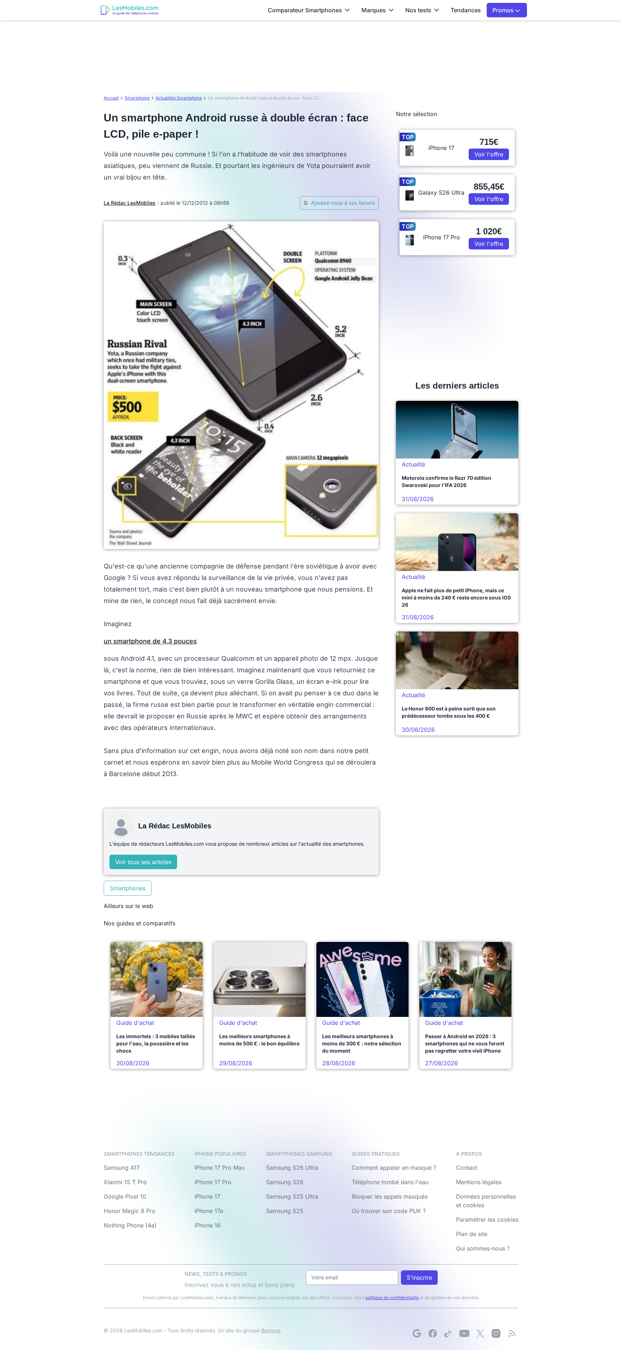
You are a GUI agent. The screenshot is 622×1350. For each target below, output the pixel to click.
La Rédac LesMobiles (130, 203)
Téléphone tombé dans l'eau (390, 1182)
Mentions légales (478, 1182)
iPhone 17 (207, 1196)
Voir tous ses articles (143, 862)
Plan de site (471, 1234)
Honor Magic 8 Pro (130, 1210)
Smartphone (137, 98)
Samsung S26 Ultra (292, 1167)
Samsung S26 (284, 1182)
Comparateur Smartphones (305, 10)
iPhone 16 (207, 1225)
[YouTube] (464, 1333)
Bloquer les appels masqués (390, 1196)
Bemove (270, 1330)
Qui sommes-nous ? (483, 1248)
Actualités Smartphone (179, 98)
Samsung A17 (122, 1167)
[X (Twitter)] (480, 1333)
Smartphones (127, 888)
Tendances (466, 10)
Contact (466, 1167)
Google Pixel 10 (125, 1196)
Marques (373, 10)
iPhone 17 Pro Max (219, 1167)
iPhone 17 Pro (212, 1182)
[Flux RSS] (511, 1333)
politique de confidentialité (392, 1297)
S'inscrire (419, 1277)
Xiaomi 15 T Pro (125, 1182)
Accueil (111, 98)
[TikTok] (448, 1333)
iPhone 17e (208, 1210)
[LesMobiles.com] (129, 10)
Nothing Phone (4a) (130, 1225)
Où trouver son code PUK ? (389, 1210)
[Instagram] (496, 1333)
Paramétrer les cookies (487, 1219)
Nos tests (418, 10)
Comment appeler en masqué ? (394, 1167)
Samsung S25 (284, 1210)
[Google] (416, 1333)
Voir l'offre (488, 154)
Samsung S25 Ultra (292, 1196)
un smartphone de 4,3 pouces (150, 641)
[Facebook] (432, 1333)
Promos (503, 10)
